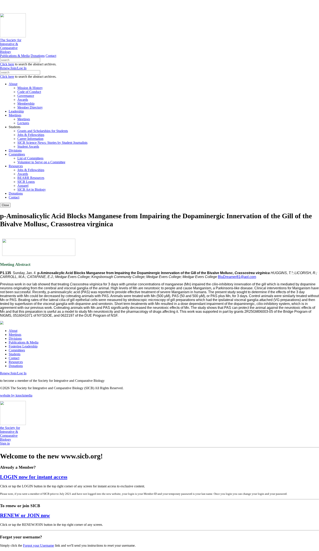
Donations (38, 56)
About (13, 331)
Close (5, 205)
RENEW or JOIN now (25, 515)
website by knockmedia (16, 395)
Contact (51, 56)
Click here (7, 64)
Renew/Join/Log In (13, 68)
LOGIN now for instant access (33, 477)
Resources (16, 362)
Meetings (15, 334)
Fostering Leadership (23, 346)
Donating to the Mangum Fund (119, 6)
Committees (17, 350)
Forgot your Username (38, 545)
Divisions (15, 338)
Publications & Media (15, 56)
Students (14, 354)
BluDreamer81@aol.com (237, 277)
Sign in (5, 443)
